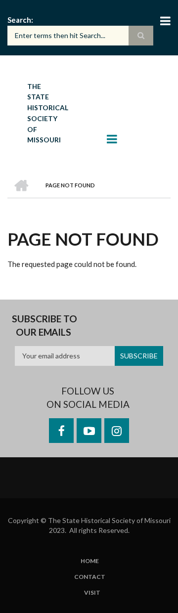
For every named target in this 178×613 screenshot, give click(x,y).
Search (19, 19)
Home (90, 561)
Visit (92, 593)
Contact (89, 577)
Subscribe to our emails (44, 325)
